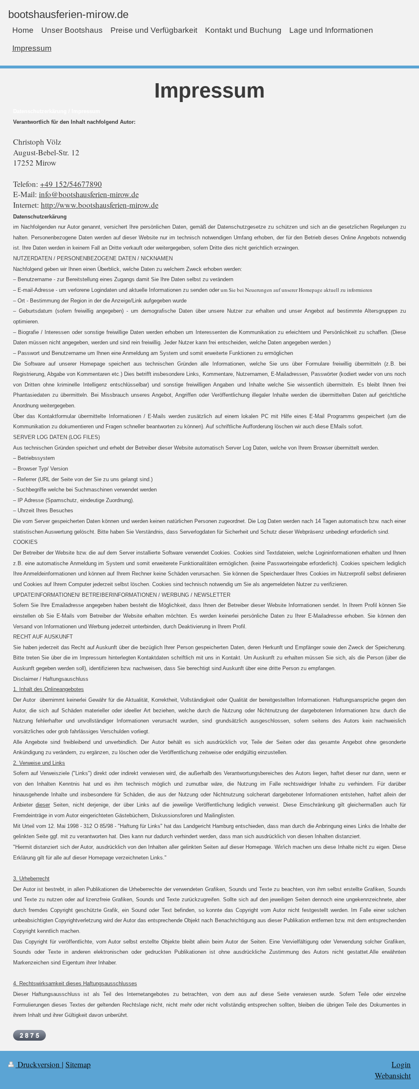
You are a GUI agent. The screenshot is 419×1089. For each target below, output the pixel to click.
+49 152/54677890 (71, 184)
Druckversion (39, 1064)
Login (401, 1064)
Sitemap (78, 1064)
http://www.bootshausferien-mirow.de (99, 205)
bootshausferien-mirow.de (68, 14)
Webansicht (393, 1075)
